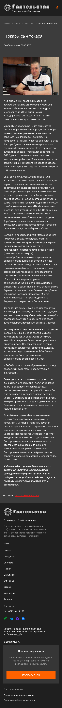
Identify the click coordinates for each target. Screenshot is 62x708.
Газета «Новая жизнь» (27, 495)
